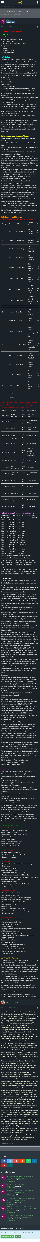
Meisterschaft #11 (11, 1188)
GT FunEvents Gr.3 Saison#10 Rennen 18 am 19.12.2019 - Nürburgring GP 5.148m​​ (20, 1191)
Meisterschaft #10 (11, 1181)
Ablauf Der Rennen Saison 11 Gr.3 (17, 1184)
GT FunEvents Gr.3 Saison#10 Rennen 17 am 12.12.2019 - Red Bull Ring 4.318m (20, 1177)
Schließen (17, 1236)
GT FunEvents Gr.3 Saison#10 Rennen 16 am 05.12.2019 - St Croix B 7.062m (20, 1200)
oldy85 (5, 14)
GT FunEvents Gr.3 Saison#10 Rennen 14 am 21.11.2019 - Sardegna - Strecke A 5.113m (20, 1216)
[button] (2, 2)
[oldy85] (3, 1178)
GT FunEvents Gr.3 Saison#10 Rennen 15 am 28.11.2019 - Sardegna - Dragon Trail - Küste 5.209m (23, 1208)
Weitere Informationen (8, 1236)
